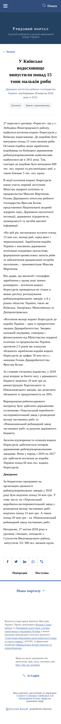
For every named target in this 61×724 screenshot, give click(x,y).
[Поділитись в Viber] (41, 561)
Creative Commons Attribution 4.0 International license (34, 697)
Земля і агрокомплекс (38, 105)
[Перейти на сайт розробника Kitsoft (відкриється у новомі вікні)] (17, 709)
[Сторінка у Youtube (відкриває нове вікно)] (37, 683)
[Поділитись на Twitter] (16, 561)
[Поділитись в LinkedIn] (25, 561)
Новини (10, 52)
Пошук (52, 6)
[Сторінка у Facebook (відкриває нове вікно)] (24, 683)
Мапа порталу (28, 591)
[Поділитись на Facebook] (8, 561)
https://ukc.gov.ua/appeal (28, 665)
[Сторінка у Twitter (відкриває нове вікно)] (30, 683)
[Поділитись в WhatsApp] (33, 561)
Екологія (16, 105)
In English (33, 675)
